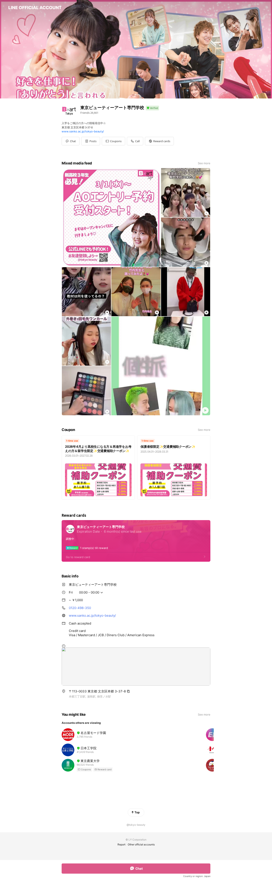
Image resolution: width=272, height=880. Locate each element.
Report (121, 844)
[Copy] (128, 691)
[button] (90, 141)
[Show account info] (152, 108)
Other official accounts (141, 844)
